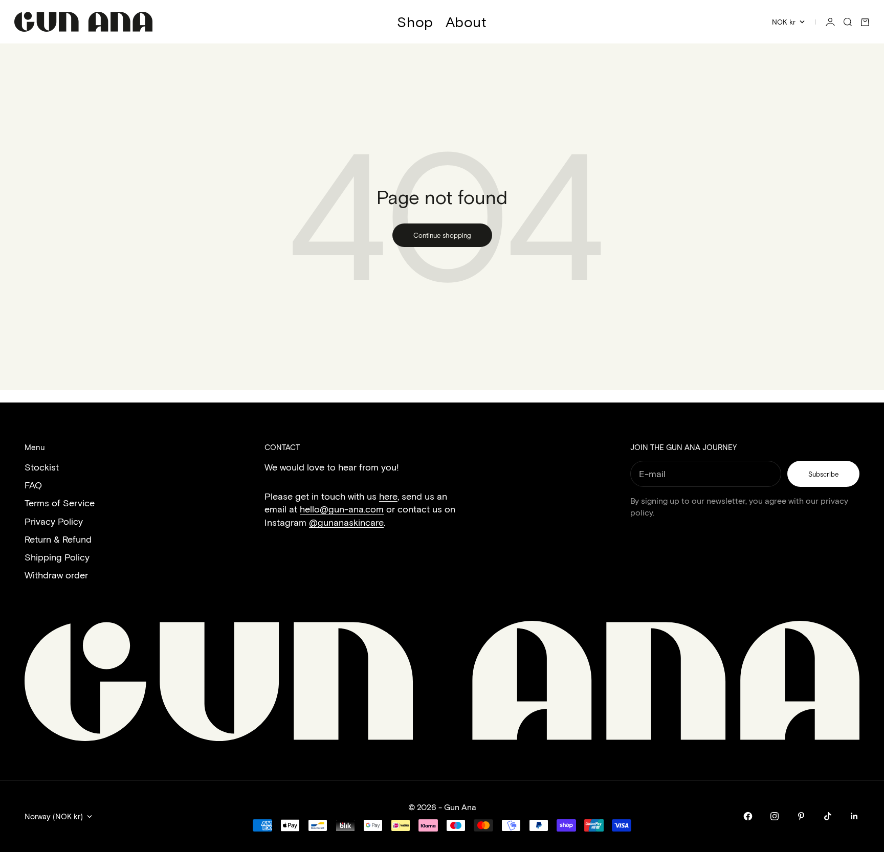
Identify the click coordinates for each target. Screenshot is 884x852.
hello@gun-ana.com (342, 508)
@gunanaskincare (346, 522)
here (388, 496)
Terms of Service (60, 502)
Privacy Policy (54, 521)
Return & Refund (58, 539)
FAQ (33, 484)
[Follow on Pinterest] (801, 816)
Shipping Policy (57, 557)
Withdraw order (56, 574)
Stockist (42, 467)
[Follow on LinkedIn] (854, 816)
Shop (415, 21)
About (466, 21)
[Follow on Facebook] (748, 816)
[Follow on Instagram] (774, 816)
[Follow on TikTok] (828, 816)
